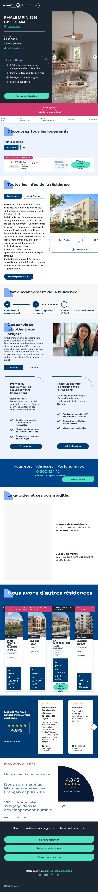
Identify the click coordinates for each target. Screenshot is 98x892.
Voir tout (11, 147)
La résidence (24, 119)
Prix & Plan (4, 119)
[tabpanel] (49, 415)
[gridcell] (18, 165)
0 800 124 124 (49, 472)
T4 (24, 147)
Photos (67, 239)
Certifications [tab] (34, 196)
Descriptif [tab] (12, 196)
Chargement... (60, 168)
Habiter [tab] (14, 368)
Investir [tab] (35, 368)
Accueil (7, 817)
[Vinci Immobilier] (10, 5)
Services (71, 119)
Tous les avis (10, 741)
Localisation (91, 119)
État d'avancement (48, 119)
